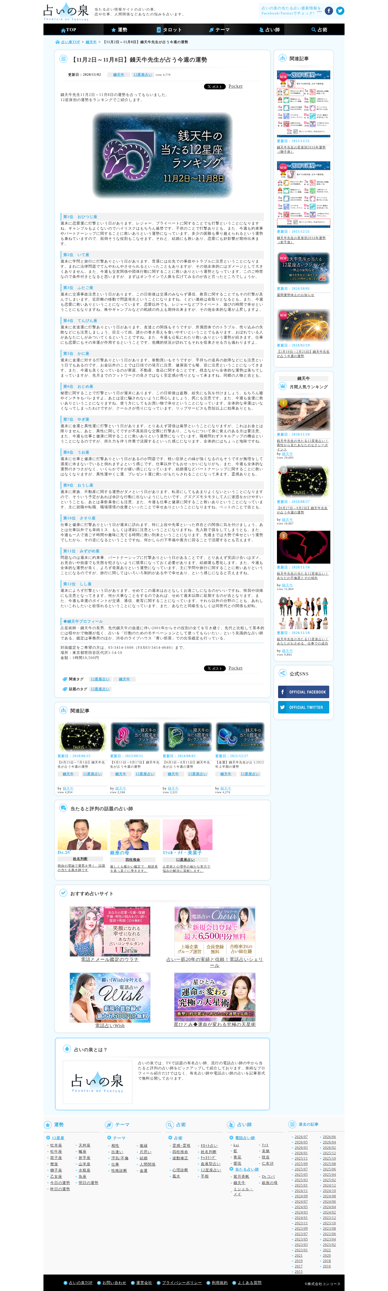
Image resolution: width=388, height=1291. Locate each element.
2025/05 (301, 1175)
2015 (299, 1272)
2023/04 (329, 1239)
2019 (299, 1261)
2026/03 (301, 1148)
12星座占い (142, 75)
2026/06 (329, 1137)
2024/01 (301, 1218)
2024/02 (329, 1212)
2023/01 (301, 1250)
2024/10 (329, 1191)
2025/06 (329, 1169)
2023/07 (301, 1234)
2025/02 (329, 1180)
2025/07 (301, 1169)
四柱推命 (133, 860)
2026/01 (301, 1153)
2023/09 (301, 1229)
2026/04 (329, 1142)
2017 (299, 1266)
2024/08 (329, 1196)
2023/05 (301, 1239)
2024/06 (329, 1202)
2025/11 (301, 1158)
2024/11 (301, 1191)
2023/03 (301, 1245)
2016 (327, 1266)
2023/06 (329, 1234)
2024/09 (301, 1196)
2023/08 (329, 1229)
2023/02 (329, 1245)
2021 (299, 1256)
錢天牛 (118, 75)
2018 (327, 1261)
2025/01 (301, 1185)
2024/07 (301, 1202)
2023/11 (301, 1223)
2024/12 (329, 1185)
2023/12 (329, 1218)
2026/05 (301, 1142)
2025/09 (301, 1164)
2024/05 (301, 1207)
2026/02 (329, 1148)
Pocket (236, 86)
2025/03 (301, 1180)
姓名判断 (80, 859)
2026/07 (301, 1137)
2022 (327, 1250)
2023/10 (329, 1223)
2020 (327, 1256)
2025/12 (329, 1153)
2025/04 (329, 1175)
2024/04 (329, 1207)
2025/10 (329, 1158)
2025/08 (329, 1164)
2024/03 (301, 1212)
